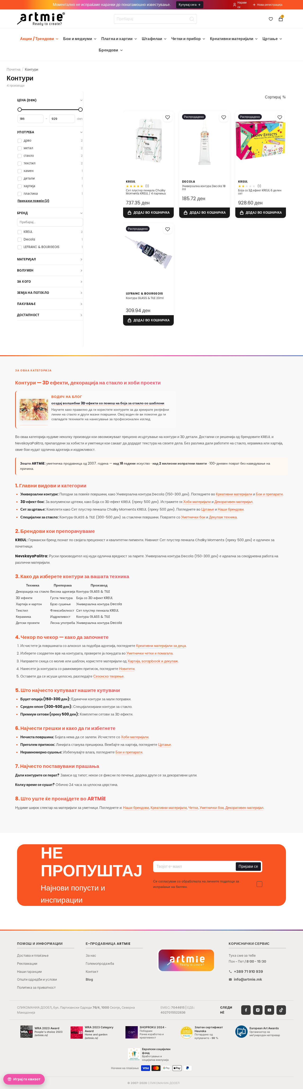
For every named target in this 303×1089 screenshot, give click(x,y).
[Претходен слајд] (184, 140)
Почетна (13, 69)
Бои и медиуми (77, 39)
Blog (89, 979)
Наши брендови (231, 509)
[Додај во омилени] (167, 117)
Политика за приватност (36, 987)
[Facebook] (246, 1010)
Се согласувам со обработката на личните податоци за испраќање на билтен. (196, 884)
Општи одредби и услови (37, 979)
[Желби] (271, 19)
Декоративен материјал (233, 501)
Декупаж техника (223, 517)
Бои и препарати (269, 494)
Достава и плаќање (33, 955)
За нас (91, 955)
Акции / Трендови (37, 39)
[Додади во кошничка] (148, 212)
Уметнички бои (193, 517)
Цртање (270, 39)
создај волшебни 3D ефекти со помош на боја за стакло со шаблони (107, 403)
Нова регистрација (269, 5)
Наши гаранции (29, 971)
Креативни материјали (231, 39)
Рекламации (27, 963)
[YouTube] (269, 1010)
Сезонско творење (108, 676)
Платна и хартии (117, 39)
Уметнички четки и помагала (149, 653)
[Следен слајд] (224, 140)
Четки (193, 807)
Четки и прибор (186, 39)
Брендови (108, 50)
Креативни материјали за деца (161, 645)
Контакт (92, 971)
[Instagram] (258, 1010)
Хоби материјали (197, 501)
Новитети (126, 668)
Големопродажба (100, 963)
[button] (275, 97)
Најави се (242, 4)
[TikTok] (281, 1010)
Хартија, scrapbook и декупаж (153, 661)
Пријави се (248, 866)
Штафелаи (152, 39)
